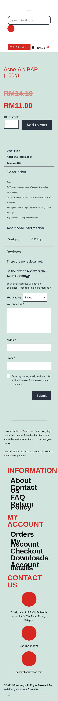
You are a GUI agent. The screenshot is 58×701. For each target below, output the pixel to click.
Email (11, 358)
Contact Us (23, 489)
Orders (22, 534)
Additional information (19, 156)
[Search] (10, 28)
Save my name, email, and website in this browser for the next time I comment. (31, 380)
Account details (24, 566)
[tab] (13, 151)
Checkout (26, 551)
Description (13, 150)
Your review (15, 304)
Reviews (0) (14, 163)
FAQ (17, 497)
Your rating (15, 297)
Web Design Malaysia (15, 689)
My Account (24, 543)
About (20, 480)
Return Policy (21, 506)
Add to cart (36, 125)
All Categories (19, 47)
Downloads (29, 558)
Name (11, 339)
